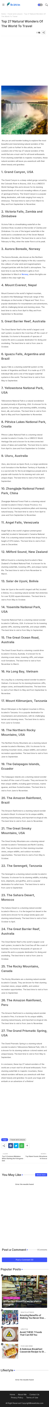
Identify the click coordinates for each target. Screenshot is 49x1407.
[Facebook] (10, 1145)
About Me (22, 1394)
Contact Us (34, 1394)
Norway (25, 274)
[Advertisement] (24, 61)
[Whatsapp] (21, 1145)
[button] (40, 5)
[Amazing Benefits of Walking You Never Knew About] (10, 1317)
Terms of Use (32, 1397)
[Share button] (27, 1145)
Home (3, 14)
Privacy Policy (17, 1397)
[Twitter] (16, 1145)
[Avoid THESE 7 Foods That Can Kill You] (10, 1334)
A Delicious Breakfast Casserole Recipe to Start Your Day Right (33, 1350)
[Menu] (3, 4)
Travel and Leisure (15, 14)
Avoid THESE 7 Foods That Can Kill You (31, 1333)
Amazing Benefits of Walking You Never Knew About (33, 1316)
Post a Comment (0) (24, 1260)
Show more (41, 1175)
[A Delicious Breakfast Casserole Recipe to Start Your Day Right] (10, 1351)
